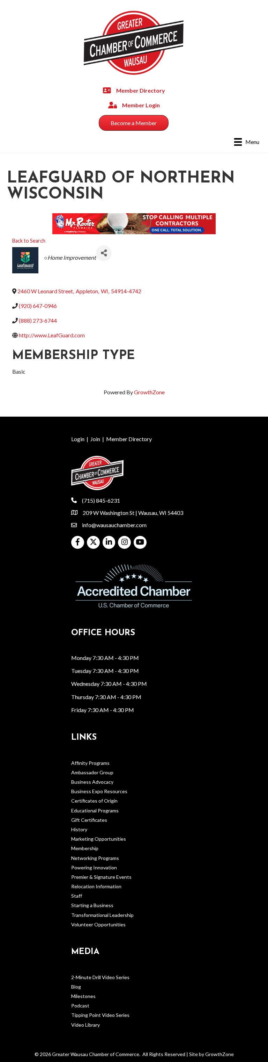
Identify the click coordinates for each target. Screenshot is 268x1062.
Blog (76, 987)
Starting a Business (92, 905)
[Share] (104, 253)
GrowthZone (149, 392)
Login (77, 439)
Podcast (80, 1006)
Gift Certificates (89, 820)
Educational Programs (95, 810)
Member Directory (129, 439)
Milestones (83, 996)
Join (95, 439)
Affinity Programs (90, 763)
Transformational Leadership (102, 915)
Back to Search (28, 241)
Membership (84, 848)
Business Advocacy (92, 782)
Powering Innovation (94, 867)
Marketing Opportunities (98, 839)
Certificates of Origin (94, 801)
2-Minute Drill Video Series (100, 977)
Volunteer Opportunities (98, 924)
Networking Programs (95, 858)
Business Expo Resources (99, 791)
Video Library (85, 1025)
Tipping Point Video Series (100, 1015)
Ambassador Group (92, 772)
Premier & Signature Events (101, 877)
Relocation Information (96, 886)
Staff (76, 896)
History (79, 829)
